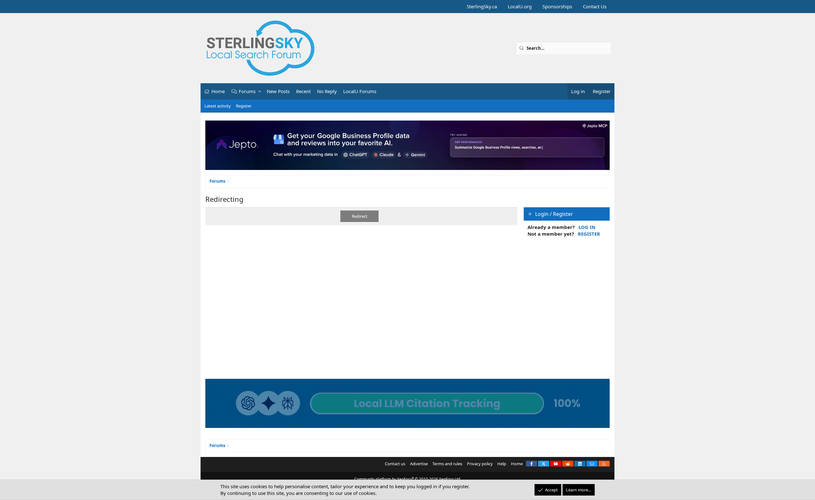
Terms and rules (447, 464)
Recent (303, 91)
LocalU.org (520, 6)
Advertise (419, 464)
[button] (260, 91)
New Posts (278, 91)
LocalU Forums (359, 91)
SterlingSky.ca (482, 6)
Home (218, 91)
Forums (247, 91)
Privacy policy (480, 464)
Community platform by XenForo (407, 479)
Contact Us (594, 6)
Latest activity (217, 106)
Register (244, 106)
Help (501, 464)
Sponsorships (557, 6)
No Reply (327, 91)
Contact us (395, 464)
